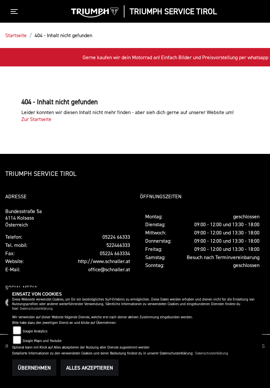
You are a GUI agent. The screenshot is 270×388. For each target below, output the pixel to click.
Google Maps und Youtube (42, 341)
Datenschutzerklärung (36, 308)
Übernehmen (34, 367)
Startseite (16, 35)
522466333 (118, 245)
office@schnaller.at (109, 269)
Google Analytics (35, 331)
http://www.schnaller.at (104, 261)
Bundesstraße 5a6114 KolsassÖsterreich (23, 218)
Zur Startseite (36, 119)
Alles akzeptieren (89, 367)
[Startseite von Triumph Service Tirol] (95, 12)
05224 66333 (116, 236)
